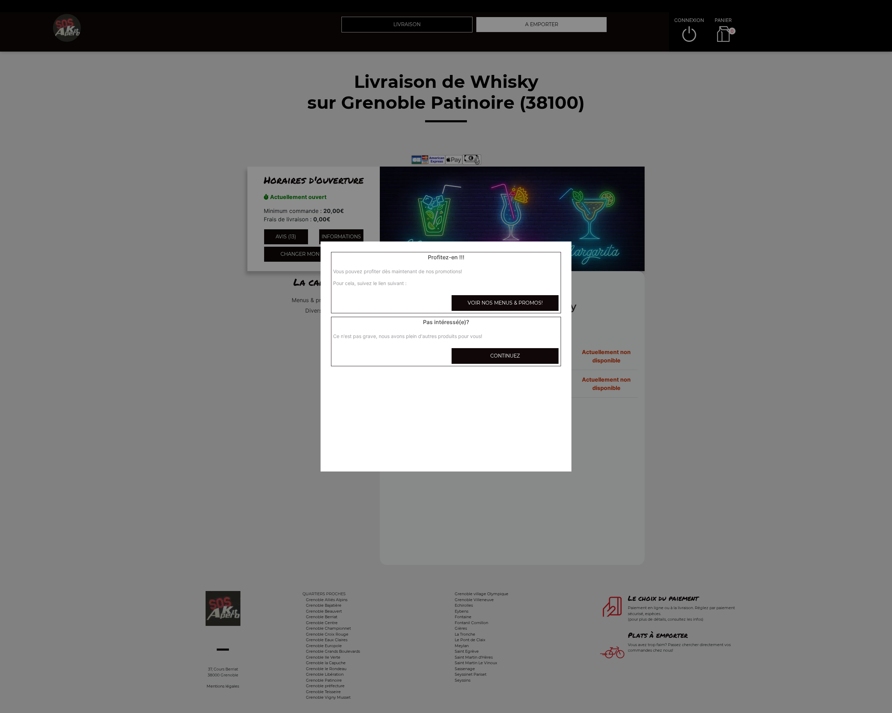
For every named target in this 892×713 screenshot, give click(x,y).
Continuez (505, 356)
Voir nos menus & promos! (505, 303)
